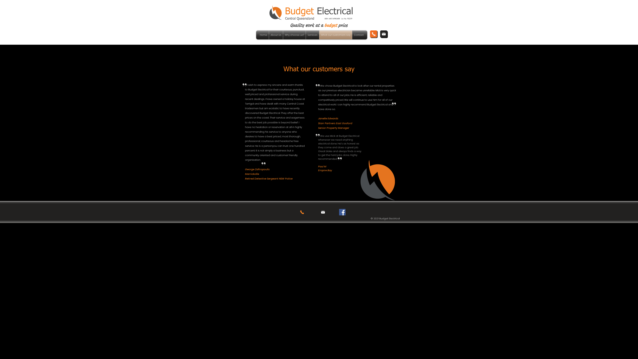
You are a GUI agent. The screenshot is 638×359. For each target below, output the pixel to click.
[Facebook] (342, 212)
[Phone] (373, 34)
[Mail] (383, 34)
